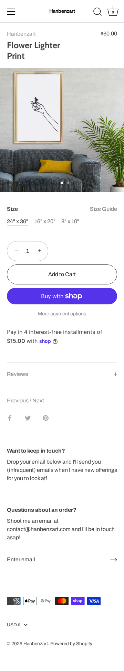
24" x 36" (17, 221)
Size (62, 209)
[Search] (97, 12)
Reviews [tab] (17, 374)
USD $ (13, 624)
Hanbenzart (62, 11)
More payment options (62, 313)
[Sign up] (113, 559)
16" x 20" (44, 221)
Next (38, 400)
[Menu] (11, 11)
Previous (18, 400)
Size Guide (103, 209)
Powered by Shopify (71, 643)
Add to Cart (62, 274)
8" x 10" (70, 221)
